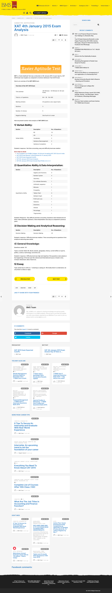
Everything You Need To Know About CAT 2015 (25, 466)
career (16, 442)
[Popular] (14, 548)
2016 (41, 367)
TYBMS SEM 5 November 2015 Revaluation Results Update (39, 376)
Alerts (54, 5)
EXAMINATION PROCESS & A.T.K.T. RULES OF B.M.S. (87, 50)
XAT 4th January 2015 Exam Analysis (27, 159)
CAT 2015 (27, 461)
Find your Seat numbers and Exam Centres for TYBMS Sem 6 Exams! (87, 102)
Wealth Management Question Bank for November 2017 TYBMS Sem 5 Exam (20, 376)
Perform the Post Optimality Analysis (85, 56)
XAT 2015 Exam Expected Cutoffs (26, 157)
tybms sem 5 (56, 370)
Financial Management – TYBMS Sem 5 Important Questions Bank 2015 (20, 402)
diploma (16, 480)
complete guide (33, 461)
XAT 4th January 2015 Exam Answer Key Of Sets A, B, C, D (33, 161)
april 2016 (44, 367)
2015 (16, 287)
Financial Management (18, 391)
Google (54, 333)
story (43, 523)
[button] (24, 12)
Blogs (20, 441)
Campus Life (83, 5)
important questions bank (19, 395)
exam (29, 287)
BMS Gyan (63, 5)
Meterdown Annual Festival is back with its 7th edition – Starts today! (20, 555)
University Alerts (37, 523)
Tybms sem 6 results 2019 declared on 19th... (78, 581)
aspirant (22, 461)
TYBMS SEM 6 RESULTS (82, 67)
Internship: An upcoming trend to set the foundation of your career (26, 447)
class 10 (32, 479)
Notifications (29, 23)
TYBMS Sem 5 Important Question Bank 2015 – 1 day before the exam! (59, 376)
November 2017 (19, 367)
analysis (23, 287)
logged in (24, 329)
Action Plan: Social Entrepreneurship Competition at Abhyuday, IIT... (49, 582)
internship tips (23, 421)
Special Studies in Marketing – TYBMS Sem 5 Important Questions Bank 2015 (40, 402)
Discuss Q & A (44, 5)
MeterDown (19, 551)
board (21, 479)
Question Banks (16, 366)
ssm (34, 396)
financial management (18, 394)
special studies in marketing (40, 395)
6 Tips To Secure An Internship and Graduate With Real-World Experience (25, 426)
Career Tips (18, 23)
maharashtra (22, 480)
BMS (35, 441)
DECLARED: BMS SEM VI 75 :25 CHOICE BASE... (34, 581)
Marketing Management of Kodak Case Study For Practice (86, 62)
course (36, 479)
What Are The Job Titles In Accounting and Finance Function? (26, 503)
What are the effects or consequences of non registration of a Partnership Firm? (87, 73)
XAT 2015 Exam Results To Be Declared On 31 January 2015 (34, 155)
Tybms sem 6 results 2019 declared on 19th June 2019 (40, 555)
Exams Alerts (36, 521)
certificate (26, 479)
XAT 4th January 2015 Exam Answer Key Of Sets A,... (54, 351)
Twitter (28, 337)
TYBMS (22, 366)
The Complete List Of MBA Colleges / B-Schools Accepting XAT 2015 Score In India (41, 153)
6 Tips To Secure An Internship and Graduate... (19, 581)
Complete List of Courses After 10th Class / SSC (26, 486)
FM (25, 394)
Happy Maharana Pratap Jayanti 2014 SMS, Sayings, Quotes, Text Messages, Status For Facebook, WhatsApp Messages (87, 94)
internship (20, 442)
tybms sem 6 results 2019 (39, 552)
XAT (35, 287)
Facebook (28, 333)
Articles (73, 5)
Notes (54, 521)
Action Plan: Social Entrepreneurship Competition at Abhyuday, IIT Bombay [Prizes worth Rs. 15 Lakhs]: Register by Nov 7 (60, 527)
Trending (94, 5)
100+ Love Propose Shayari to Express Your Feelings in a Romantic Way (86, 34)
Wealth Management (18, 370)
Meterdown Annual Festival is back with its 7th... (63, 582)
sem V (34, 370)
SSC (27, 480)
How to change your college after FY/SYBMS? (84, 86)
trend (25, 442)
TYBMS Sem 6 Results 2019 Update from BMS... (93, 581)
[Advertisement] (27, 54)
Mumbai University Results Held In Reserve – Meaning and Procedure (87, 80)
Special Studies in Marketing (40, 391)
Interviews (104, 5)
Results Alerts (40, 366)
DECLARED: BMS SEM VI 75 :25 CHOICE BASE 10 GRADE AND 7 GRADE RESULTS (40, 528)
